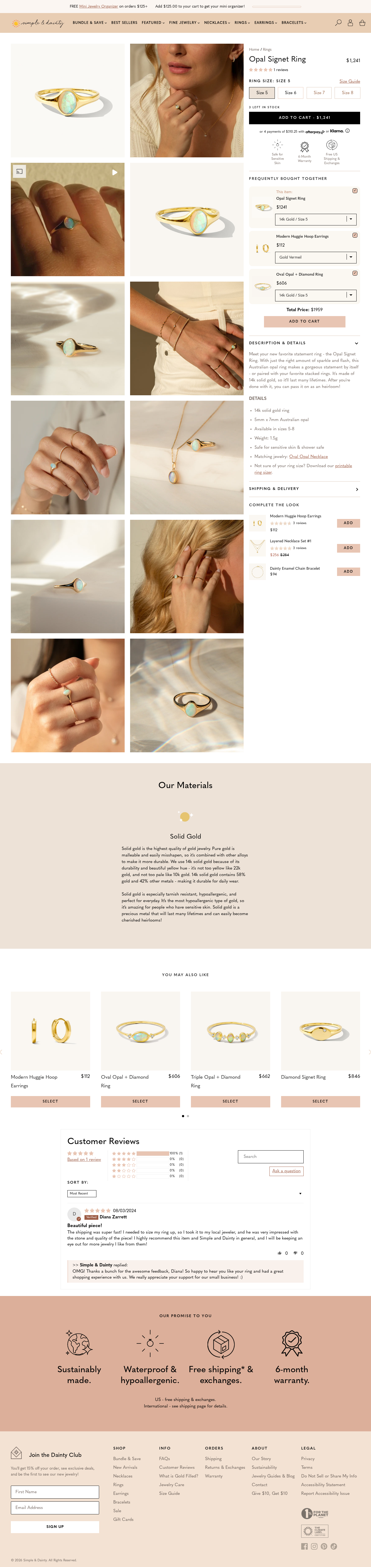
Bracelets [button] (292, 23)
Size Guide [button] (349, 81)
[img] (98, 1211)
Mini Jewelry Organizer (98, 7)
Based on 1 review (84, 1160)
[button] (341, 22)
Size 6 (290, 93)
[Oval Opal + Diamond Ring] (355, 273)
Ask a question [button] (286, 1171)
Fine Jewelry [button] (183, 23)
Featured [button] (152, 23)
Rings (267, 50)
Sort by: (78, 1183)
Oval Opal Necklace (308, 457)
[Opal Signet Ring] (355, 190)
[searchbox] (271, 1156)
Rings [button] (241, 23)
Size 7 (319, 93)
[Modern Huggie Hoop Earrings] (355, 235)
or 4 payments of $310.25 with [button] (295, 131)
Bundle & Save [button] (88, 23)
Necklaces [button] (215, 23)
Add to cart (305, 118)
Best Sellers (124, 23)
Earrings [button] (264, 23)
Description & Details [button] (277, 343)
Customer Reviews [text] (103, 1142)
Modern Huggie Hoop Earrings (302, 237)
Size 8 (347, 93)
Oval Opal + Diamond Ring (299, 275)
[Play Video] (114, 173)
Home (254, 50)
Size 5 (262, 93)
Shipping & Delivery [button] (274, 489)
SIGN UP (55, 1527)
